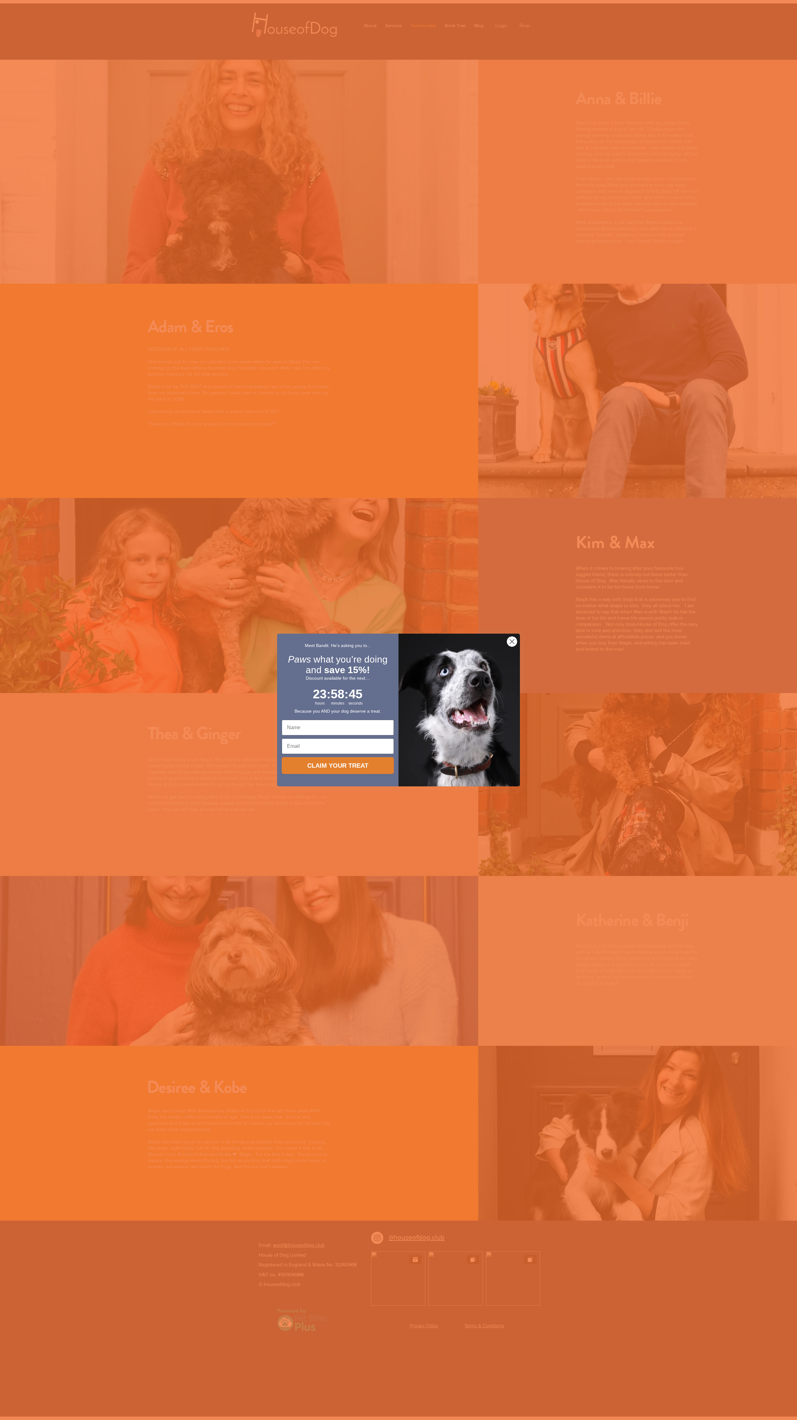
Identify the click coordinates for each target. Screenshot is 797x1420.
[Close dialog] (512, 641)
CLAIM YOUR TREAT (337, 765)
